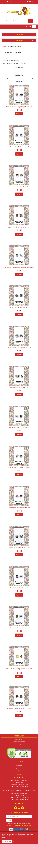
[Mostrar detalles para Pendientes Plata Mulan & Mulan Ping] (19, 135)
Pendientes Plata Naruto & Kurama (19, 548)
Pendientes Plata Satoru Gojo (19, 307)
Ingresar (21, 2)
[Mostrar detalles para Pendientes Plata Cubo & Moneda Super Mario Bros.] (19, 656)
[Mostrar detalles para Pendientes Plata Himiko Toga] (19, 376)
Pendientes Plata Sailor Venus (19, 628)
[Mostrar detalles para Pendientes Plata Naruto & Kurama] (19, 536)
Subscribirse (13, 823)
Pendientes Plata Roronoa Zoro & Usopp (19, 347)
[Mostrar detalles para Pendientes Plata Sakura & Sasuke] (19, 496)
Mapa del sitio (19, 739)
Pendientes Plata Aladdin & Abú (19, 187)
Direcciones (19, 769)
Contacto (19, 745)
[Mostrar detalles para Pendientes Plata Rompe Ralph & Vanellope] (19, 95)
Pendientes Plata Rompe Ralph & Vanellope (19, 107)
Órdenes (19, 767)
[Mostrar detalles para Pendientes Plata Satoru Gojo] (19, 295)
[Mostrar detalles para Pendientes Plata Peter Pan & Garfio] (19, 215)
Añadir (20, 114)
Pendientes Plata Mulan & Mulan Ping (19, 147)
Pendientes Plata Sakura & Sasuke (19, 508)
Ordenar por (19, 67)
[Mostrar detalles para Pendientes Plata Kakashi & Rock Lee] (19, 456)
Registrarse (11, 2)
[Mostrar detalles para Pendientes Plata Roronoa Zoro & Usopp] (19, 336)
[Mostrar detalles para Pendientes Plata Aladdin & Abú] (19, 175)
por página (19, 81)
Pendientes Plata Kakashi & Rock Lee (19, 467)
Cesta (19, 770)
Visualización (19, 75)
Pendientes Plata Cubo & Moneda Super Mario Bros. (19, 669)
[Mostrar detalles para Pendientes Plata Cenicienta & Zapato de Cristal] (19, 255)
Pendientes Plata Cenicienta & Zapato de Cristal (19, 267)
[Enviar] (30, 21)
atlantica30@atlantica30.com (20, 784)
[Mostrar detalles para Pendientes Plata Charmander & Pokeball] (19, 696)
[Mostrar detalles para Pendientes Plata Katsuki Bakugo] (19, 416)
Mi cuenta (19, 765)
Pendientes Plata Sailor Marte (19, 588)
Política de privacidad (19, 741)
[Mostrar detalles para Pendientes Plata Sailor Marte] (19, 576)
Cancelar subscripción (24, 823)
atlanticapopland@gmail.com (20, 797)
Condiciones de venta (19, 743)
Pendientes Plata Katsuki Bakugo (19, 427)
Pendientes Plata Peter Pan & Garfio (19, 227)
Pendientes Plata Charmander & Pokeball (19, 708)
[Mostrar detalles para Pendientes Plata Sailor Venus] (19, 616)
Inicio (4, 46)
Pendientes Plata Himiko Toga (19, 387)
